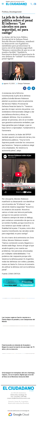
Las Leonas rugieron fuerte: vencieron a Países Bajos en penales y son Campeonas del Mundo (18, 319)
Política (5, 12)
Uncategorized (15, 12)
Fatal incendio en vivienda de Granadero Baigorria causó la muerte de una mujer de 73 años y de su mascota (18, 347)
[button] (2, 3)
